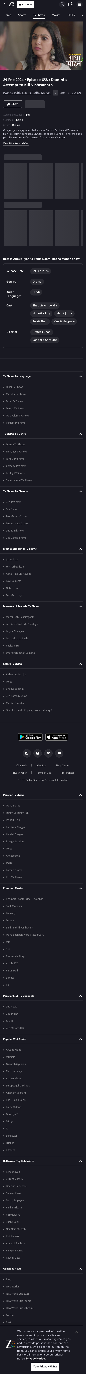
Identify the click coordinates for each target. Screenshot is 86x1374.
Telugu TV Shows (15, 421)
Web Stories (12, 1299)
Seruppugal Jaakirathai (18, 1098)
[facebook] (25, 766)
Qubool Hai (12, 601)
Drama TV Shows (15, 457)
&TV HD (10, 1033)
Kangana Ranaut (15, 1263)
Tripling (10, 1155)
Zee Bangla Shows (16, 550)
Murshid (10, 1069)
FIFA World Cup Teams (18, 1313)
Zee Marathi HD (15, 1040)
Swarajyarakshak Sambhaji (21, 665)
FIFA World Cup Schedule (20, 1320)
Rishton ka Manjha (16, 687)
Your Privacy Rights (45, 1366)
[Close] (76, 1331)
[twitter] (47, 766)
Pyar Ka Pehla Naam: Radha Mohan (27, 91)
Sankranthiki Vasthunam (19, 940)
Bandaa (10, 990)
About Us (40, 778)
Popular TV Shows (13, 807)
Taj (7, 1141)
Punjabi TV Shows (15, 435)
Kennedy (11, 926)
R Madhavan (13, 1184)
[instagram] (36, 766)
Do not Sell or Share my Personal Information (41, 793)
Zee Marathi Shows (16, 529)
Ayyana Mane (13, 1062)
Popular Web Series (14, 1051)
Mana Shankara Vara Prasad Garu (25, 947)
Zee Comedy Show (16, 708)
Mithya (10, 1134)
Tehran (10, 933)
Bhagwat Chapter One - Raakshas (24, 911)
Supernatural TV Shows (19, 493)
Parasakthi (12, 983)
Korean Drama (14, 882)
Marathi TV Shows (16, 407)
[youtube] (58, 766)
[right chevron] (8, 189)
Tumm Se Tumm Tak (17, 825)
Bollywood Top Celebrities (18, 1173)
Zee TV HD (12, 1026)
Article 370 (12, 976)
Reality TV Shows (15, 486)
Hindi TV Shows (14, 399)
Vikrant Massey (14, 1191)
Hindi (27, 120)
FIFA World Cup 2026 (17, 1306)
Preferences (66, 785)
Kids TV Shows (14, 890)
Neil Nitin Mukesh (16, 1241)
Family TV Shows (15, 471)
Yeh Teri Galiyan (15, 579)
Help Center (61, 778)
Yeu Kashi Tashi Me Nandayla (22, 637)
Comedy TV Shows (16, 478)
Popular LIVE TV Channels (18, 1008)
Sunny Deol (12, 1234)
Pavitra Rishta (13, 593)
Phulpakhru (12, 658)
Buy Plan (27, 4)
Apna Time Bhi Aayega (18, 586)
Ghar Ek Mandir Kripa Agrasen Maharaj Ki (29, 723)
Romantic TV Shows (17, 464)
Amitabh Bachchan (16, 1256)
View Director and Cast (16, 152)
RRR (8, 997)
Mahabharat (13, 818)
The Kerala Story (15, 969)
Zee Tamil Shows (15, 543)
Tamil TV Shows (14, 414)
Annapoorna (13, 868)
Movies (56, 15)
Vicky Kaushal (13, 1227)
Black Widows (13, 1119)
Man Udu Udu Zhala (17, 651)
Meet (9, 694)
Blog (8, 1292)
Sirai (8, 961)
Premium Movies (13, 901)
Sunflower (11, 1148)
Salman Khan (13, 1206)
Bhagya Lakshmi (15, 701)
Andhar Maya (13, 1091)
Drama (16, 130)
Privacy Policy (17, 785)
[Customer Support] (70, 4)
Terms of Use (42, 785)
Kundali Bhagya (14, 847)
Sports (22, 15)
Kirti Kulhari (12, 1249)
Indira (9, 875)
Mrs (8, 954)
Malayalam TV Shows (18, 428)
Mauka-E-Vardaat (15, 716)
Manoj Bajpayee (15, 1213)
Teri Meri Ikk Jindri (16, 608)
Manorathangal (14, 1084)
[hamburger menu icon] (79, 4)
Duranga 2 (12, 1127)
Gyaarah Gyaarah (16, 1077)
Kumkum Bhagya (15, 840)
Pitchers (10, 1162)
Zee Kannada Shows (17, 536)
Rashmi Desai (13, 1270)
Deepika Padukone (16, 1198)
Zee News (11, 1019)
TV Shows (39, 15)
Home (7, 15)
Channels (20, 778)
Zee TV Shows (13, 514)
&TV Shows (12, 522)
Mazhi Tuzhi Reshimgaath (20, 629)
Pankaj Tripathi (14, 1220)
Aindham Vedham (16, 1105)
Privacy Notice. (36, 1358)
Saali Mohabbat (14, 919)
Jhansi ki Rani (13, 832)
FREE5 (71, 15)
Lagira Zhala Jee (15, 644)
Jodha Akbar (12, 572)
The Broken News (16, 1112)
